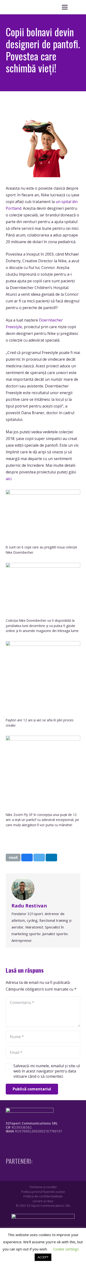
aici (8, 478)
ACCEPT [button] (43, 1257)
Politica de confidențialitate (43, 1196)
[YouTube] (24, 1141)
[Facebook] (7, 1141)
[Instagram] (16, 1141)
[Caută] (76, 7)
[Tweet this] (39, 857)
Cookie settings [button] (66, 1249)
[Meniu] (65, 7)
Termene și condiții (43, 1187)
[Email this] (13, 857)
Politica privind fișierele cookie (43, 1192)
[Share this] (27, 857)
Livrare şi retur (43, 1201)
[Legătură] (30, 1142)
